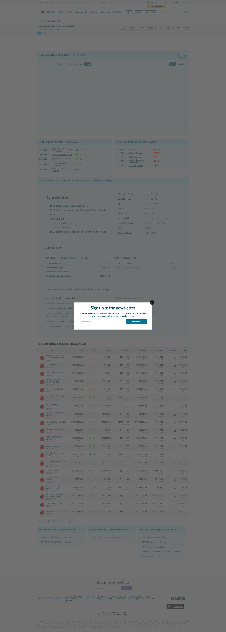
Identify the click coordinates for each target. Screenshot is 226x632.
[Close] (152, 302)
